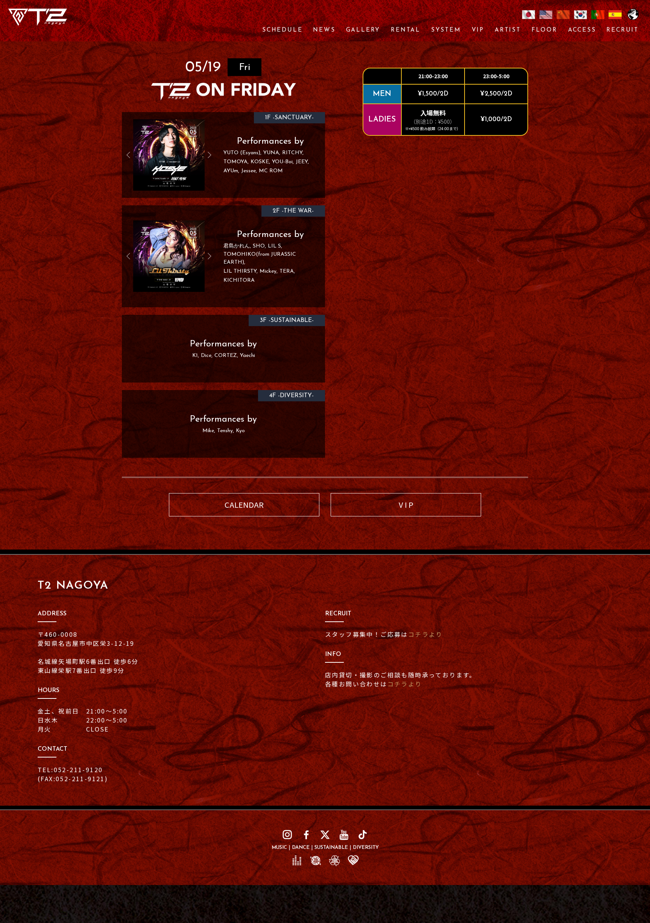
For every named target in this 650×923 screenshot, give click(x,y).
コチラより (425, 634)
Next (206, 155)
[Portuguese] (597, 19)
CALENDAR (244, 504)
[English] (546, 19)
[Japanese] (528, 19)
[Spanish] (615, 19)
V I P (406, 504)
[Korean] (580, 19)
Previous (131, 155)
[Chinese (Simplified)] (563, 19)
